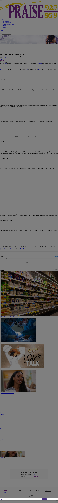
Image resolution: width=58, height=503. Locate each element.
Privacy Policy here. (6, 499)
